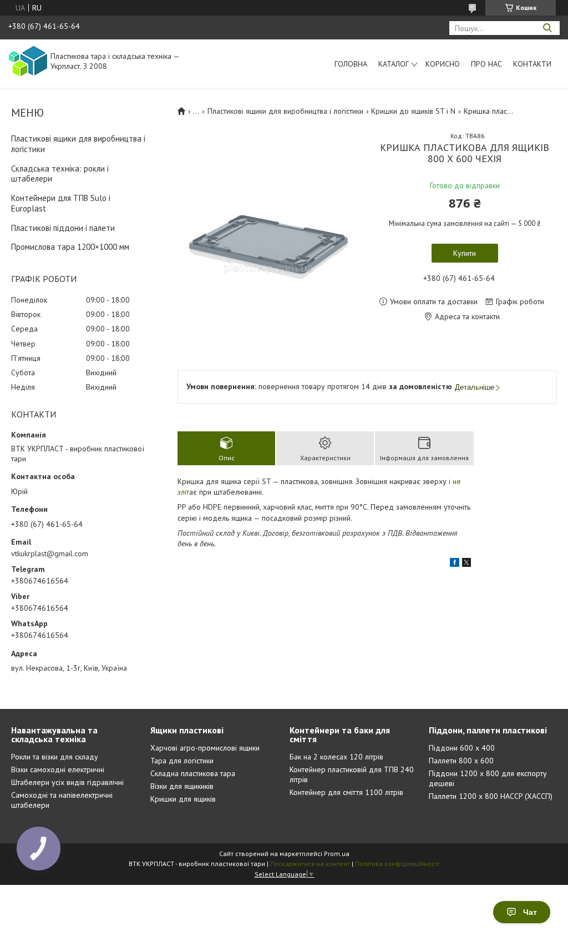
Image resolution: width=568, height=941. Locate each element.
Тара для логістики (182, 761)
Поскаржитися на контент (310, 863)
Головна (350, 64)
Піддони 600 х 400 (462, 748)
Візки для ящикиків (182, 786)
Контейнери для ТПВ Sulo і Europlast (60, 203)
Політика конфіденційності (397, 863)
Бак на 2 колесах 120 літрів (336, 757)
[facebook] (454, 564)
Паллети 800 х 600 (461, 761)
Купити (464, 253)
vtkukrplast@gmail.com (49, 553)
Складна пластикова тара (192, 773)
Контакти (532, 64)
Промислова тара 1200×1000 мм (70, 246)
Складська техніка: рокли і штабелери (60, 173)
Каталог (393, 64)
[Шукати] (547, 28)
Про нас (486, 64)
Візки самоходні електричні (57, 769)
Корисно (442, 64)
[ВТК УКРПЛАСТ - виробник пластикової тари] (28, 61)
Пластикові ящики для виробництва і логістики (78, 143)
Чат (530, 912)
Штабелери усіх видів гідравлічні (67, 782)
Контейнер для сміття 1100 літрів (346, 792)
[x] (466, 564)
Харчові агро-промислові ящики (205, 748)
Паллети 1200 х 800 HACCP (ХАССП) (490, 796)
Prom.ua (336, 853)
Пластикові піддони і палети (63, 228)
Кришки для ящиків (183, 799)
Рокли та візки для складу (54, 757)
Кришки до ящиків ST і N (413, 111)
